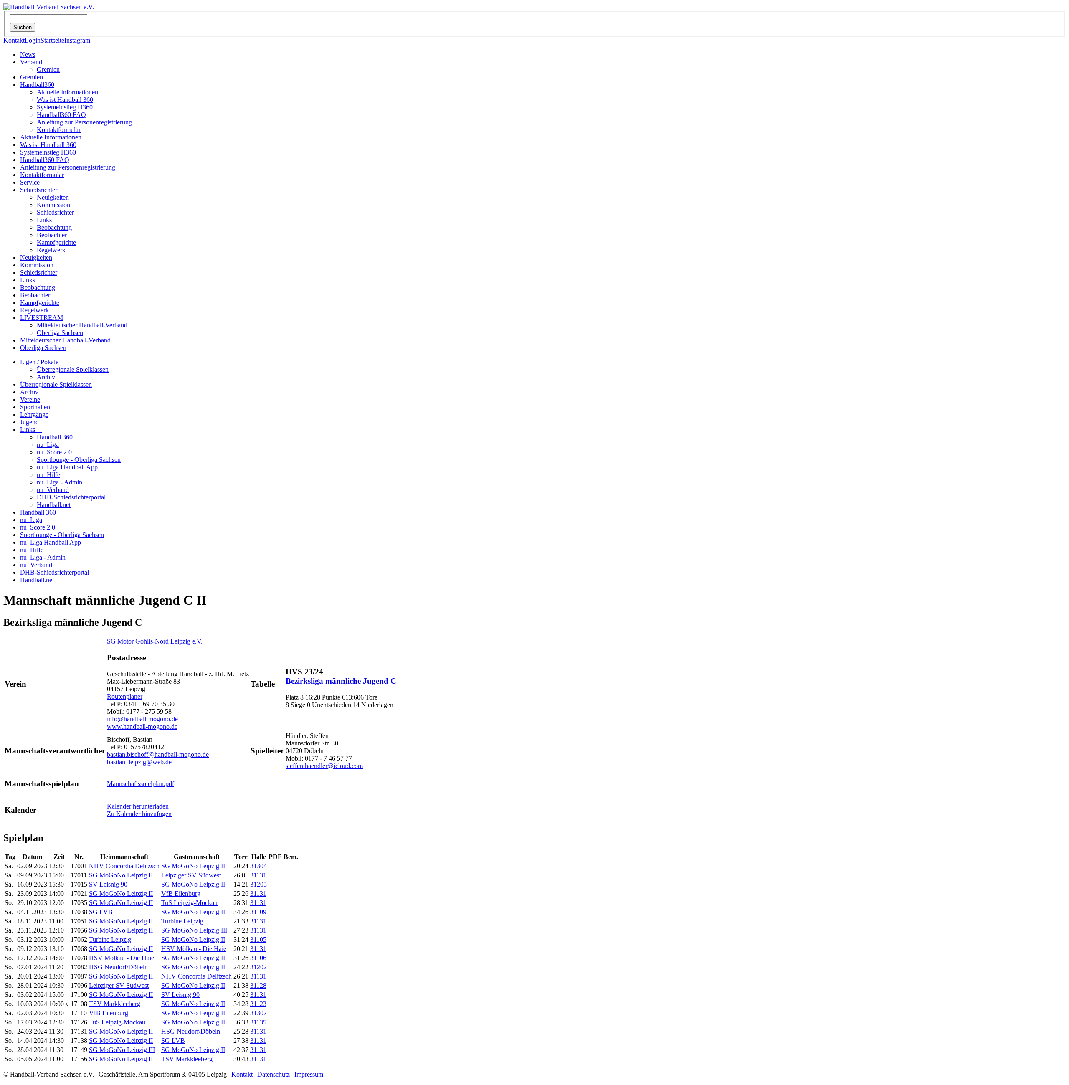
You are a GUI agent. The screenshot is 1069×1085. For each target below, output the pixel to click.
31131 (258, 875)
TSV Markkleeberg (114, 1003)
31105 (258, 939)
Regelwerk (51, 250)
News (27, 54)
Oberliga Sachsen (60, 332)
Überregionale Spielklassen (73, 369)
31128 (258, 985)
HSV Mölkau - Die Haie (193, 948)
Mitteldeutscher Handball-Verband (82, 325)
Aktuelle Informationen (67, 92)
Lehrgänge (34, 414)
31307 (258, 1013)
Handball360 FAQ (61, 114)
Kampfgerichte (56, 242)
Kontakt (14, 40)
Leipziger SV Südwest (191, 875)
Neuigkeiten (53, 197)
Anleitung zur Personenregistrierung (84, 122)
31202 (258, 967)
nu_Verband (53, 489)
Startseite (52, 40)
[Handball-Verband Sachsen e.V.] (48, 6)
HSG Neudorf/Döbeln (118, 967)
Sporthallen (35, 407)
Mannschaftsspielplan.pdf (140, 783)
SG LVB (101, 911)
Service (30, 182)
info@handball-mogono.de (142, 718)
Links (44, 219)
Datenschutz (273, 1074)
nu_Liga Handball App (67, 467)
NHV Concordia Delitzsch (124, 866)
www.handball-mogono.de (142, 726)
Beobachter (52, 234)
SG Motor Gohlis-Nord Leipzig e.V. (155, 641)
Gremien (48, 69)
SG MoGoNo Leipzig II (193, 866)
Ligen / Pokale (39, 361)
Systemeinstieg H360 (65, 107)
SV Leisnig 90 (108, 884)
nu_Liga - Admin (59, 482)
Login (33, 40)
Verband (31, 62)
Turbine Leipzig (182, 921)
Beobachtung (54, 227)
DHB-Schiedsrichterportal (71, 497)
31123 (258, 1003)
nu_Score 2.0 (54, 452)
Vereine (30, 399)
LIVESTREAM (41, 317)
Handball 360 (55, 437)
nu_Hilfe (48, 474)
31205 (258, 884)
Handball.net (54, 504)
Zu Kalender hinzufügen (139, 813)
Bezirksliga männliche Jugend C (341, 681)
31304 (258, 866)
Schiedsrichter (42, 189)
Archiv (46, 376)
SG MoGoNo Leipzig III (194, 930)
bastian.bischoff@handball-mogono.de (158, 754)
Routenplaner (124, 696)
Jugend (29, 422)
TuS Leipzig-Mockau (189, 902)
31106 (258, 957)
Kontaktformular (59, 129)
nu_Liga (48, 444)
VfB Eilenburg (180, 893)
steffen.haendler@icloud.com (324, 765)
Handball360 (37, 84)
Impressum (308, 1074)
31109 (258, 911)
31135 (258, 1022)
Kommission (53, 204)
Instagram (77, 40)
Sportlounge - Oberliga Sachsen (79, 459)
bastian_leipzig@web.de (139, 762)
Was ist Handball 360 (65, 99)
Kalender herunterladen (138, 806)
